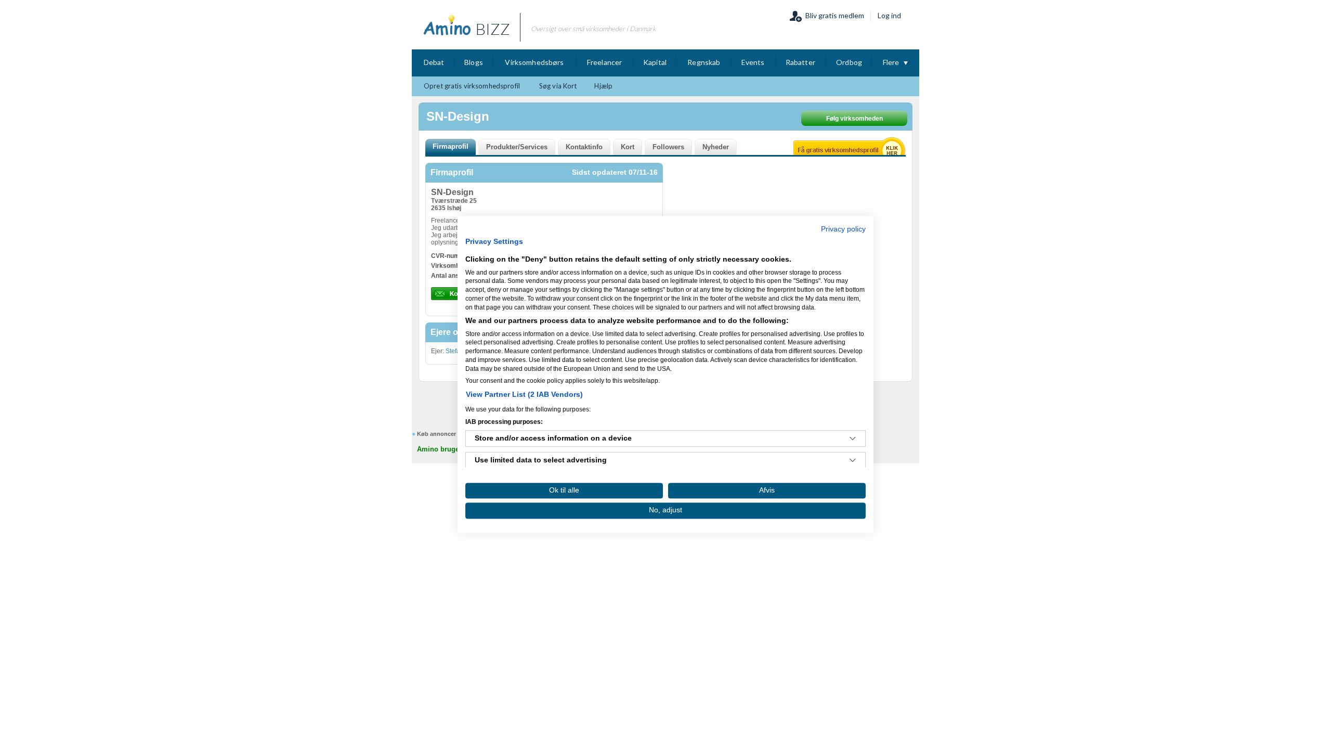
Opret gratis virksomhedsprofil (472, 86)
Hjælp (603, 86)
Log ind (889, 15)
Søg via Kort (558, 86)
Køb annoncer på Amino (450, 434)
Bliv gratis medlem (834, 15)
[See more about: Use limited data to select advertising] (853, 461)
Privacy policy (843, 229)
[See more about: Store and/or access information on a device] (853, 439)
